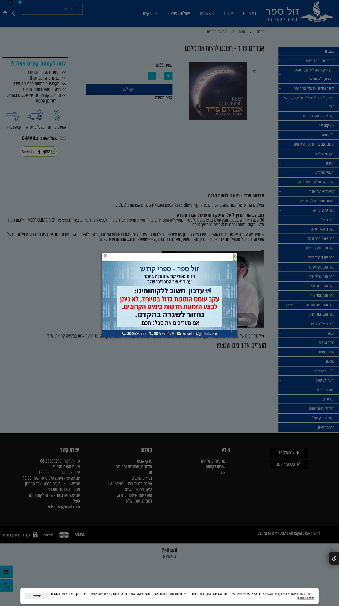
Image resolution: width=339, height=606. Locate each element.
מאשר (37, 596)
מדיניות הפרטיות (305, 598)
